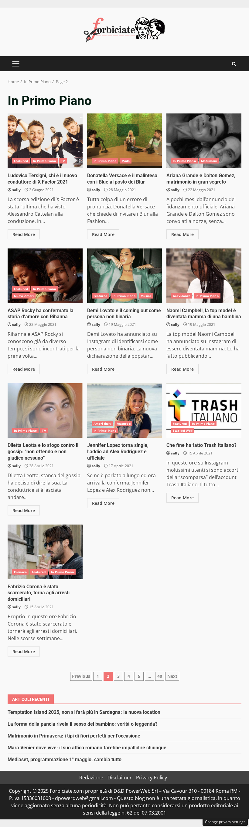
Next (172, 676)
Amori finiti (102, 423)
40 (159, 676)
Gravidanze (181, 296)
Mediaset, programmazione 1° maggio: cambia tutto (64, 759)
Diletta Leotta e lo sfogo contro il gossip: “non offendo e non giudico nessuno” (45, 410)
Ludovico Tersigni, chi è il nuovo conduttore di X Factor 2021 (45, 140)
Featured (21, 161)
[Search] (234, 64)
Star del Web (183, 430)
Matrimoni (209, 161)
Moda (125, 161)
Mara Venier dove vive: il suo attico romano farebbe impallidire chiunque (87, 748)
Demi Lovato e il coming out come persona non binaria (124, 275)
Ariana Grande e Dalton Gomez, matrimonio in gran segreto (203, 140)
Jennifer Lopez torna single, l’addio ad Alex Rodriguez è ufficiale (124, 410)
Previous (81, 676)
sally (16, 189)
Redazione (91, 777)
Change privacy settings (225, 821)
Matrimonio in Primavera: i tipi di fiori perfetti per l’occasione (74, 736)
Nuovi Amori (24, 296)
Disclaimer (119, 777)
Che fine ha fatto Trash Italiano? (203, 410)
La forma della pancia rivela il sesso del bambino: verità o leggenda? (83, 724)
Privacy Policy (151, 777)
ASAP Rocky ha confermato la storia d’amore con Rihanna (45, 275)
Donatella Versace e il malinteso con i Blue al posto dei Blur (124, 140)
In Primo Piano (44, 161)
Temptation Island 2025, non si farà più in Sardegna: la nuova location (84, 712)
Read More (23, 234)
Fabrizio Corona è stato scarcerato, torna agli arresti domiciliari (45, 552)
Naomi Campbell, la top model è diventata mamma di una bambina (203, 275)
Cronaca (20, 572)
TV (63, 161)
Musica (146, 296)
